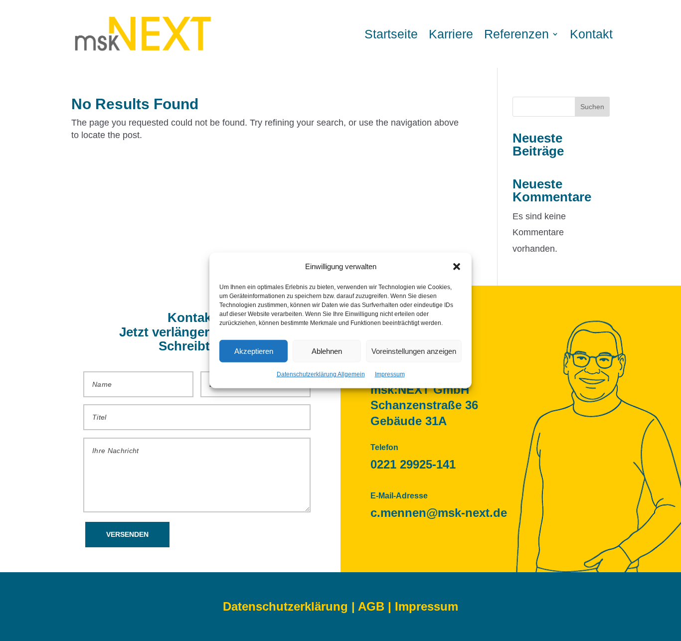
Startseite (391, 34)
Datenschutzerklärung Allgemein (321, 374)
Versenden (127, 534)
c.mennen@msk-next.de (438, 512)
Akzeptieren (253, 351)
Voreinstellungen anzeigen (413, 351)
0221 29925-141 (413, 464)
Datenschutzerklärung (285, 606)
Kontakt (591, 34)
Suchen (592, 107)
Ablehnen (327, 351)
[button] (457, 266)
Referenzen (516, 34)
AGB (371, 606)
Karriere (451, 34)
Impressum (390, 374)
